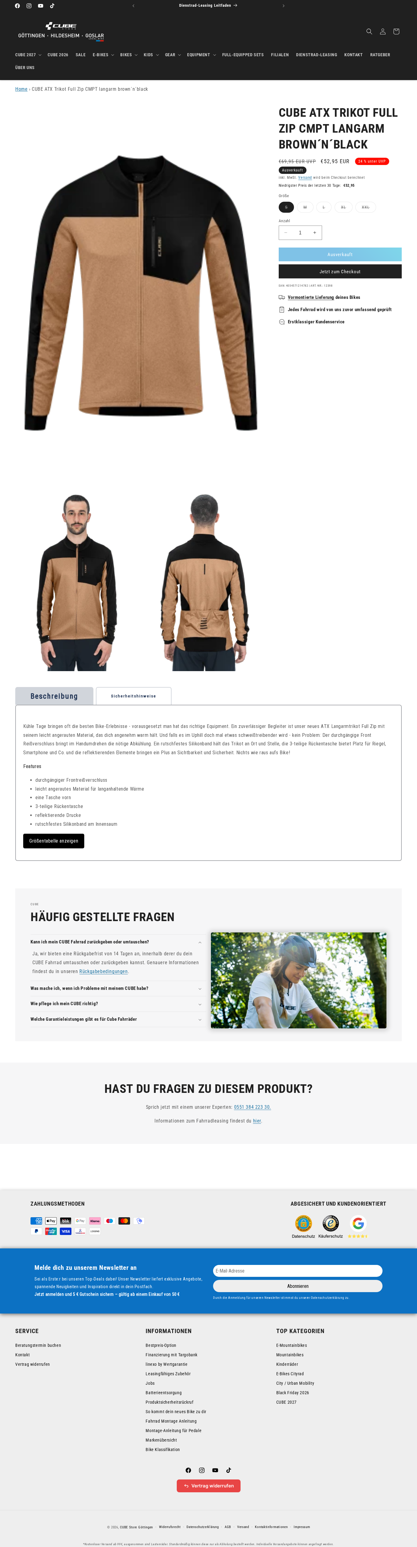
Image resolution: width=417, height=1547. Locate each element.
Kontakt (22, 1354)
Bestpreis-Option (161, 1345)
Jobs (150, 1383)
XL (347, 208)
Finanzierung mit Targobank (172, 1354)
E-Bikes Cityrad (290, 1373)
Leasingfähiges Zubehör (168, 1373)
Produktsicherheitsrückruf (169, 1402)
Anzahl (284, 220)
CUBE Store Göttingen (136, 1527)
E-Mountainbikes (291, 1345)
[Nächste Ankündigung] (283, 6)
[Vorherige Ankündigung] (133, 6)
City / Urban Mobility (295, 1383)
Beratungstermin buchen (38, 1345)
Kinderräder (287, 1364)
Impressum (302, 1527)
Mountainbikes (290, 1354)
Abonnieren (298, 1286)
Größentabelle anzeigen (53, 841)
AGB (228, 1527)
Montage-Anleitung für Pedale (173, 1430)
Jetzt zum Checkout (340, 271)
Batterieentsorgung (164, 1392)
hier (257, 1121)
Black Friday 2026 (292, 1392)
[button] (28, 54)
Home (21, 89)
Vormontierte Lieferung (311, 297)
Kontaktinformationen (271, 1527)
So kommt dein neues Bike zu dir (176, 1411)
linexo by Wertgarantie (166, 1364)
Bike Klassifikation (163, 1449)
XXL (369, 208)
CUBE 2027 (286, 1402)
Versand (305, 177)
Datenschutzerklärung (203, 1527)
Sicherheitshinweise (133, 696)
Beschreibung (54, 696)
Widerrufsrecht (170, 1527)
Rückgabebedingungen (103, 972)
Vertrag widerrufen (32, 1364)
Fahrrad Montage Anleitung (171, 1421)
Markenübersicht (161, 1440)
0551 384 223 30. (252, 1107)
